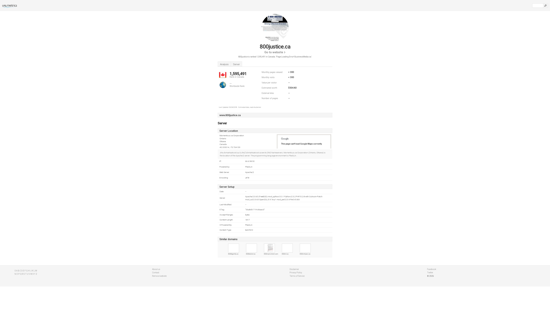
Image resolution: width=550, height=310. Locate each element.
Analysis (224, 64)
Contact (155, 272)
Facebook (431, 269)
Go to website (273, 52)
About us (156, 269)
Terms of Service (297, 276)
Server (236, 64)
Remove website (159, 276)
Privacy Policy (296, 272)
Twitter (430, 272)
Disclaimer (294, 269)
